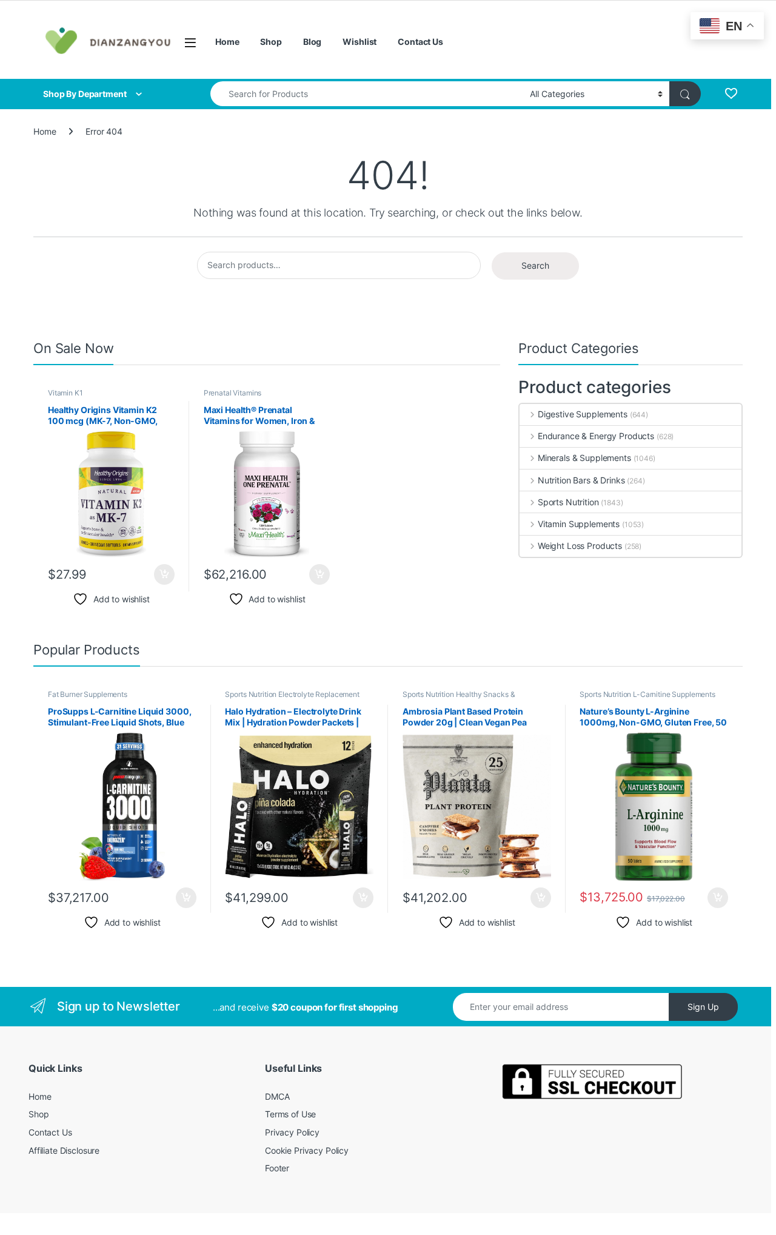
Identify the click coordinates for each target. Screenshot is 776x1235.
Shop (270, 41)
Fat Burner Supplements (87, 694)
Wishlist (359, 41)
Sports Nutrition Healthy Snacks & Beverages (459, 698)
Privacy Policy (292, 1132)
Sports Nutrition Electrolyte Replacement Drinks (292, 698)
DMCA (277, 1096)
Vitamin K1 (65, 392)
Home (227, 41)
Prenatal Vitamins (233, 392)
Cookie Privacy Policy (307, 1150)
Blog (312, 41)
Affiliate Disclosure (63, 1150)
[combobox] (366, 93)
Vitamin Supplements (579, 524)
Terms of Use (290, 1114)
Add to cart (164, 574)
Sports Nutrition (568, 502)
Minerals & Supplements (584, 458)
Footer (277, 1168)
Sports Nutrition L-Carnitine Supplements (647, 694)
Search (535, 265)
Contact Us (420, 41)
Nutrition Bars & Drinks (581, 480)
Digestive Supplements (582, 414)
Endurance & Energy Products (596, 436)
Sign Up (703, 1006)
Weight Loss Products (580, 545)
